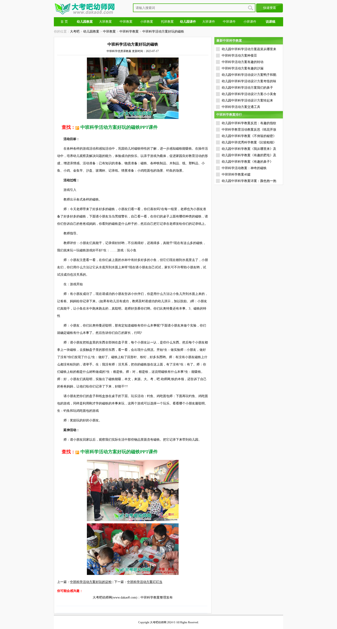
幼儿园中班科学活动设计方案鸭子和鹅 (249, 75)
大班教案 (105, 21)
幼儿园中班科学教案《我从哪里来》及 (249, 149)
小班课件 (249, 21)
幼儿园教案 (91, 31)
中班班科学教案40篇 (236, 174)
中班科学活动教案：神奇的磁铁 (244, 168)
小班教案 (146, 21)
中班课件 (229, 21)
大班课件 (208, 21)
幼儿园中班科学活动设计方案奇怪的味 (249, 81)
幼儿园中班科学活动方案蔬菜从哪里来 (249, 49)
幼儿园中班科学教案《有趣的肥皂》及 (249, 155)
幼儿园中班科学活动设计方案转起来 (247, 100)
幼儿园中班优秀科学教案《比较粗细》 (249, 142)
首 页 (64, 21)
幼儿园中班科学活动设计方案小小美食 (249, 94)
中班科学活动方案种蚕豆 (239, 55)
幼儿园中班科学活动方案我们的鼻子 (247, 87)
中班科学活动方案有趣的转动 (242, 62)
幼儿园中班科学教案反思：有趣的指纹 (249, 123)
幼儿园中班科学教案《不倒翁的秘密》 (249, 136)
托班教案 (167, 21)
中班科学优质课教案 (119, 51)
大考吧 (75, 31)
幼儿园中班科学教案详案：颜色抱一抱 (249, 181)
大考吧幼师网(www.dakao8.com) (115, 597)
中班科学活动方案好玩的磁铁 (163, 31)
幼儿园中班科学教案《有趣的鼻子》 (247, 161)
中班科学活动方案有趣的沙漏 (242, 68)
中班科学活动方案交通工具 (241, 107)
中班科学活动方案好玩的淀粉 (91, 582)
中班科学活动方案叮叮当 (144, 582)
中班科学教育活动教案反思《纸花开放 (249, 129)
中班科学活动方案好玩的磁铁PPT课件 (119, 127)
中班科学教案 (129, 31)
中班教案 (126, 21)
